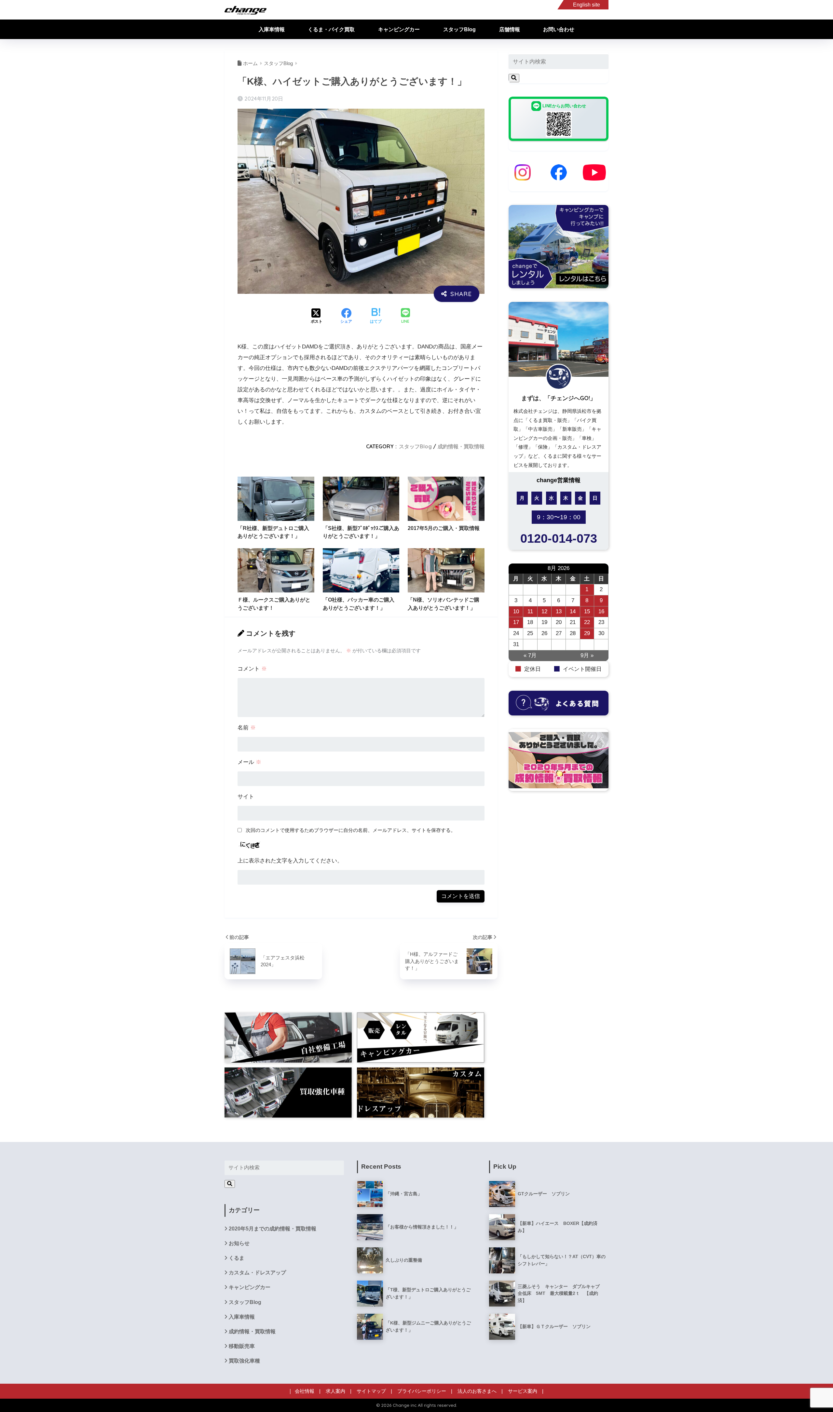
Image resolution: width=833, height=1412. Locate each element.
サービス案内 (522, 1391)
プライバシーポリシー (421, 1391)
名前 (247, 728)
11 (530, 611)
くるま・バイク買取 (331, 29)
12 (544, 611)
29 (587, 633)
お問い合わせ (558, 29)
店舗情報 (509, 29)
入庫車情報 (272, 29)
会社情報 (304, 1391)
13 (559, 611)
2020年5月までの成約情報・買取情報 (272, 1228)
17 (516, 622)
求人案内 (335, 1391)
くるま (236, 1258)
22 (587, 622)
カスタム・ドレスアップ (257, 1272)
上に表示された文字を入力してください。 (290, 861)
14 (573, 611)
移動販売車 (242, 1346)
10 (516, 611)
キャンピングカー (399, 29)
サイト (246, 797)
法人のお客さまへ (477, 1391)
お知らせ (239, 1243)
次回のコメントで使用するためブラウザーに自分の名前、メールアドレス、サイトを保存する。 (351, 830)
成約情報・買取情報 (461, 446)
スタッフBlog (459, 29)
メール (249, 762)
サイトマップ (371, 1391)
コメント (252, 669)
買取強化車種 (244, 1361)
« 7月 (530, 655)
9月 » (587, 655)
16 (601, 611)
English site (586, 4)
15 (587, 611)
